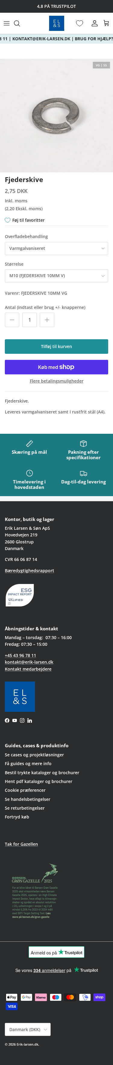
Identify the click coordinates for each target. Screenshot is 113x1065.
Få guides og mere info (28, 763)
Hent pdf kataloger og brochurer (38, 781)
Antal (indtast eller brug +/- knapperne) (45, 307)
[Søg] (20, 23)
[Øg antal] (47, 320)
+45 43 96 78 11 (20, 655)
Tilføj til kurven (56, 346)
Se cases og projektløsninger (34, 755)
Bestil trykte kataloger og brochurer (42, 772)
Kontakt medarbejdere (28, 669)
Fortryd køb (17, 817)
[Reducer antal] (12, 320)
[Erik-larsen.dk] (56, 23)
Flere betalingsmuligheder (56, 381)
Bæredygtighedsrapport (29, 570)
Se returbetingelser (25, 808)
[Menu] (6, 23)
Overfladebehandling (26, 236)
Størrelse (14, 264)
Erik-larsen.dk (27, 1044)
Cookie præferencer (25, 790)
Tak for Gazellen (21, 844)
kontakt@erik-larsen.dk (29, 662)
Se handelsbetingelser (27, 799)
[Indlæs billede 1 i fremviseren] (56, 115)
